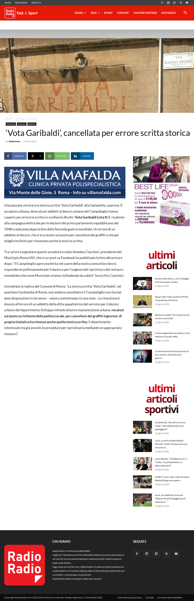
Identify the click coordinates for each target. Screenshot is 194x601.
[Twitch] (174, 2)
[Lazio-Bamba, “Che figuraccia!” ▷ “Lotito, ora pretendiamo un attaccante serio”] (142, 463)
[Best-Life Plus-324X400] (161, 225)
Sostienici (168, 12)
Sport (108, 12)
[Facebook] (162, 2)
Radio (79, 12)
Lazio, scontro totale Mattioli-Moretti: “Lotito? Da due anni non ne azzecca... (171, 444)
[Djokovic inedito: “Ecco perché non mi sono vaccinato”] (142, 319)
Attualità (20, 118)
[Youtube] (187, 2)
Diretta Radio (21, 2)
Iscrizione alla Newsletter (169, 597)
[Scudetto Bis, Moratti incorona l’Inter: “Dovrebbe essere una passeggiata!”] (142, 427)
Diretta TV (36, 2)
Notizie (32, 124)
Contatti (150, 597)
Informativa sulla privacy (130, 597)
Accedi (8, 2)
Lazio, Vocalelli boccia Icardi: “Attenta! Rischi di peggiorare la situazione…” (170, 498)
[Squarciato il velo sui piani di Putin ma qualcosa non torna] (142, 301)
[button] (185, 13)
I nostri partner (145, 12)
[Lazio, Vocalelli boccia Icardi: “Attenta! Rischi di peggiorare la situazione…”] (142, 500)
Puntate (123, 12)
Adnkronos (14, 141)
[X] (181, 2)
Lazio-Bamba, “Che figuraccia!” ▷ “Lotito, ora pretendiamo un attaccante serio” (171, 462)
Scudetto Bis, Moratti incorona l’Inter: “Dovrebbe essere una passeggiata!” (170, 426)
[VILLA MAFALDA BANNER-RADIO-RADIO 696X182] (64, 182)
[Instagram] (168, 2)
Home (9, 118)
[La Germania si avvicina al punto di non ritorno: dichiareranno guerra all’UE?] (142, 356)
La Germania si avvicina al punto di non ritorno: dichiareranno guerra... (172, 354)
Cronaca (21, 124)
